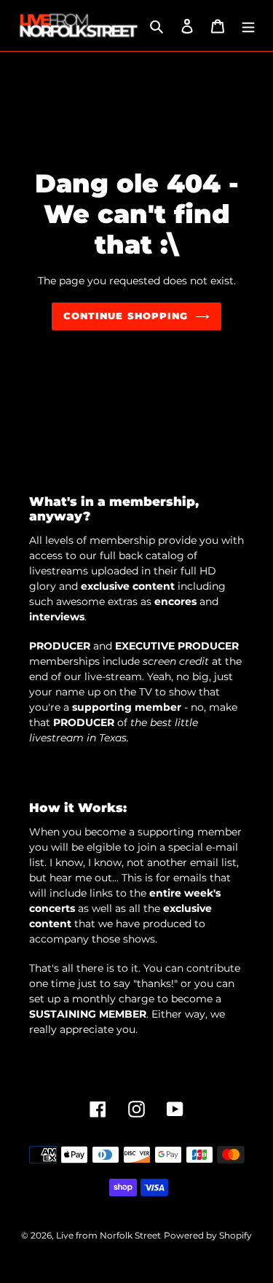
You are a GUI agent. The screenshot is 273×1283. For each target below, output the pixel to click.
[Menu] (248, 26)
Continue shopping (125, 315)
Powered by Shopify (208, 1235)
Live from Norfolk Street (108, 1235)
